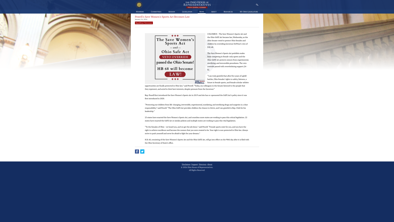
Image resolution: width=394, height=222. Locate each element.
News (201, 11)
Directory (202, 164)
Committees (156, 11)
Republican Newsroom (144, 23)
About (214, 11)
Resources (228, 11)
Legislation (187, 11)
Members (140, 11)
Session (171, 11)
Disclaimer (186, 164)
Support (194, 164)
